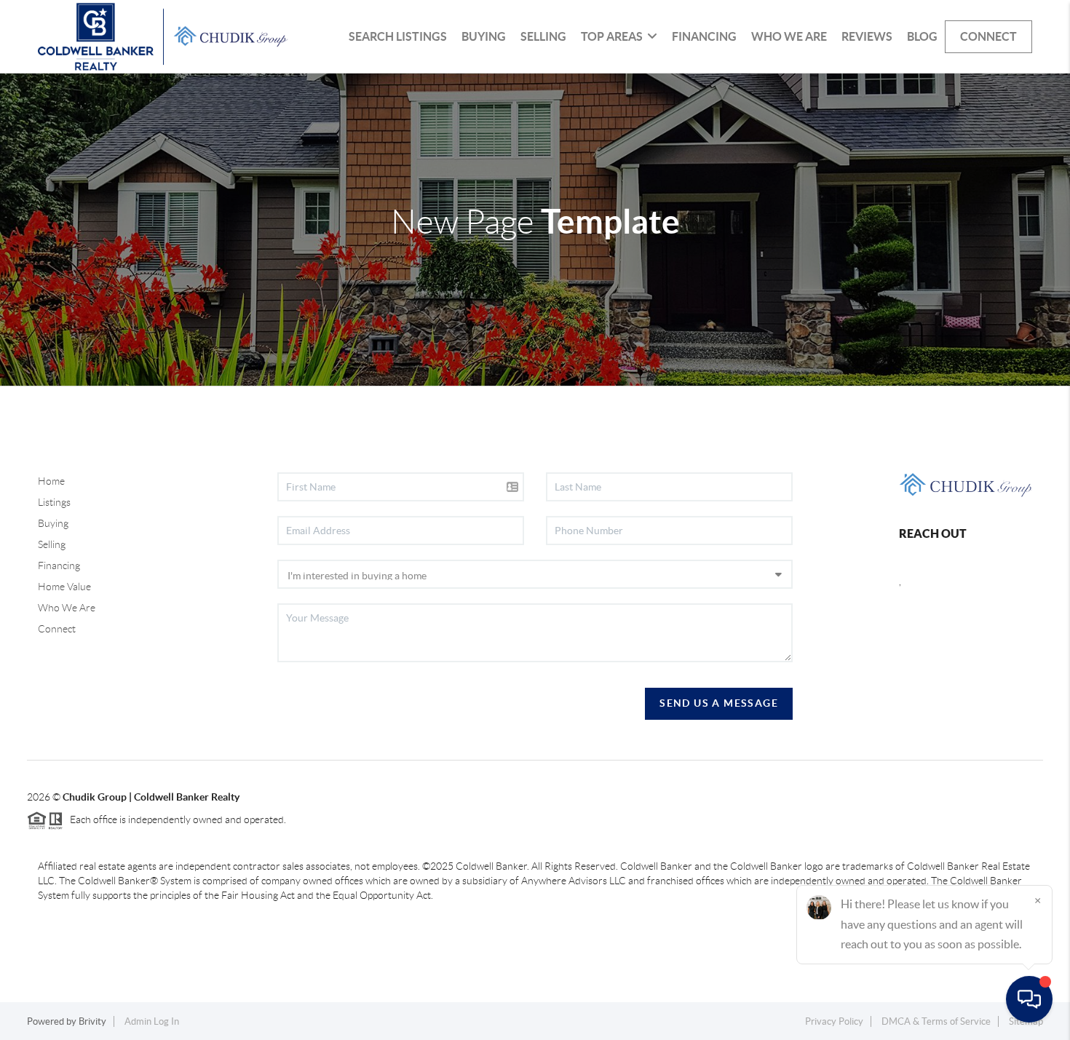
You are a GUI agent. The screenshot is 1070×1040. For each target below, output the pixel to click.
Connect (57, 629)
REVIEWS (866, 36)
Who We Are (66, 608)
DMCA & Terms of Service (936, 1021)
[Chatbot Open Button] (1029, 999)
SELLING (543, 36)
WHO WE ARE (789, 36)
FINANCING (704, 36)
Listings (54, 502)
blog (922, 36)
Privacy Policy (834, 1021)
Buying (53, 523)
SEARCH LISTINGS (398, 36)
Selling (52, 544)
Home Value (64, 586)
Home (51, 481)
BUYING (483, 36)
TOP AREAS (612, 36)
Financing (59, 565)
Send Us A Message (718, 703)
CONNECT (988, 36)
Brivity (92, 1021)
